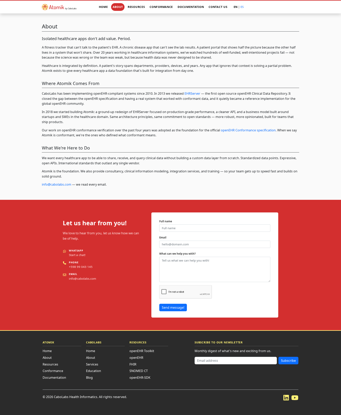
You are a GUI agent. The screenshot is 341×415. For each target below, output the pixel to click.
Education (93, 371)
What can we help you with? (177, 253)
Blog (89, 377)
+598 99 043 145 (81, 267)
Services (92, 364)
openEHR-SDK (139, 377)
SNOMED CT (138, 371)
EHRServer (192, 93)
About (118, 7)
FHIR (132, 364)
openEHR (136, 357)
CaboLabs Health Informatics (75, 397)
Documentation (191, 7)
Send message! (173, 307)
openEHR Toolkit (141, 351)
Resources (136, 7)
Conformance (161, 7)
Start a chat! (77, 255)
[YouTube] (294, 397)
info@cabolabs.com (56, 184)
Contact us (218, 7)
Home (103, 7)
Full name (165, 221)
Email (162, 237)
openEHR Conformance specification (248, 130)
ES (242, 7)
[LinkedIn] (286, 397)
